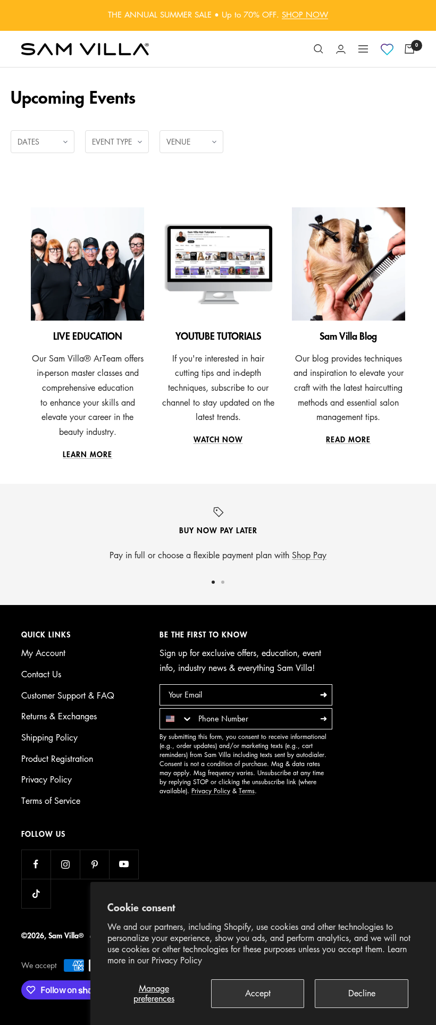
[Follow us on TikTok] (36, 893)
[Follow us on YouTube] (123, 864)
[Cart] (409, 49)
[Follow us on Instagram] (65, 864)
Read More (348, 439)
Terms (247, 790)
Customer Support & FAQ (67, 695)
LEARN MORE (87, 454)
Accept (258, 993)
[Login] (341, 49)
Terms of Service (50, 800)
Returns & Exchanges (59, 716)
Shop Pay (309, 555)
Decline (361, 993)
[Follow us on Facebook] (36, 864)
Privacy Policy (177, 960)
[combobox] (176, 719)
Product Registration (57, 758)
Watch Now (218, 439)
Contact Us (41, 674)
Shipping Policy (49, 737)
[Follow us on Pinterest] (94, 864)
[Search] (318, 49)
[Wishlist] (387, 50)
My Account (43, 653)
